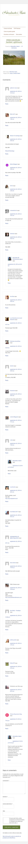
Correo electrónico (8, 803)
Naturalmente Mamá (14, 13)
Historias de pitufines (15, 341)
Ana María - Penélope (15, 610)
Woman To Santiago (15, 135)
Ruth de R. (12, 114)
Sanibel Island (16, 73)
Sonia (11, 185)
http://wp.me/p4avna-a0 (11, 498)
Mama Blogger (13, 164)
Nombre (5, 796)
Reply (6, 104)
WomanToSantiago (9, 150)
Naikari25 (12, 663)
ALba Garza (13, 562)
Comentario (6, 780)
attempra (12, 233)
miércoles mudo (13, 71)
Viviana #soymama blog (16, 714)
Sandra (12, 365)
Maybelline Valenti (17, 460)
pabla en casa (13, 87)
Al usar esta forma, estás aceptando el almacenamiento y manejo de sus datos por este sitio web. (17, 820)
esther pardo (13, 639)
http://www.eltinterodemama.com (13, 597)
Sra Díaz (12, 296)
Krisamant (12, 390)
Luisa (11, 440)
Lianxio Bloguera (14, 416)
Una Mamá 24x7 (14, 511)
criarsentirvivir (13, 210)
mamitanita (12, 487)
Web (4, 811)
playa (11, 73)
